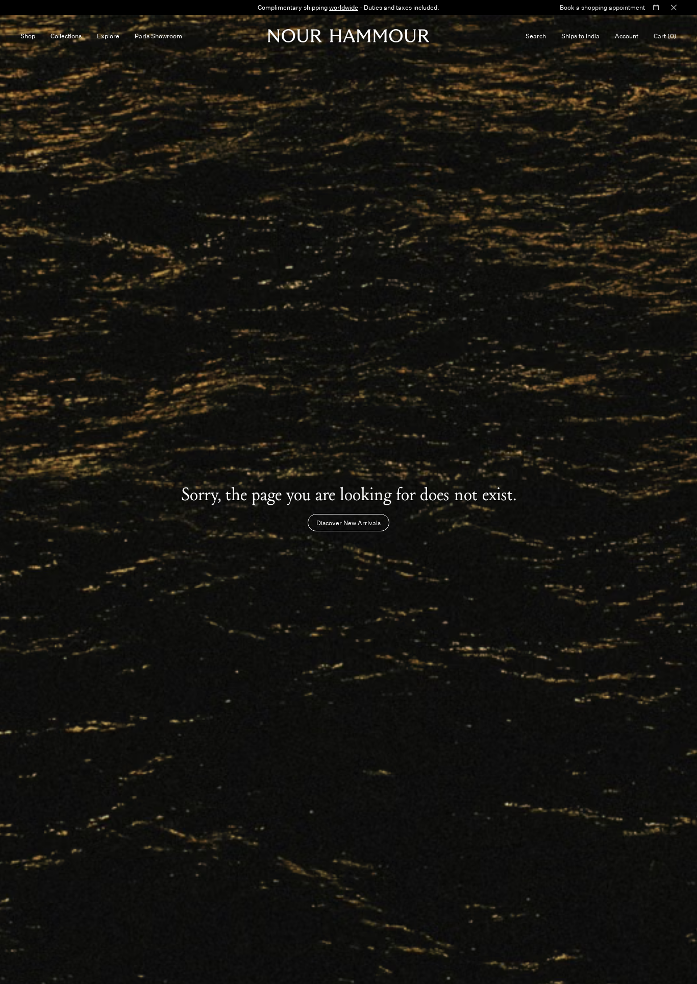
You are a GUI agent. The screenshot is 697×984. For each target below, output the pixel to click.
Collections (66, 36)
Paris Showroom (158, 36)
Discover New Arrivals (348, 523)
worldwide (343, 7)
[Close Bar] (674, 8)
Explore (108, 36)
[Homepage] (349, 35)
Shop (27, 36)
